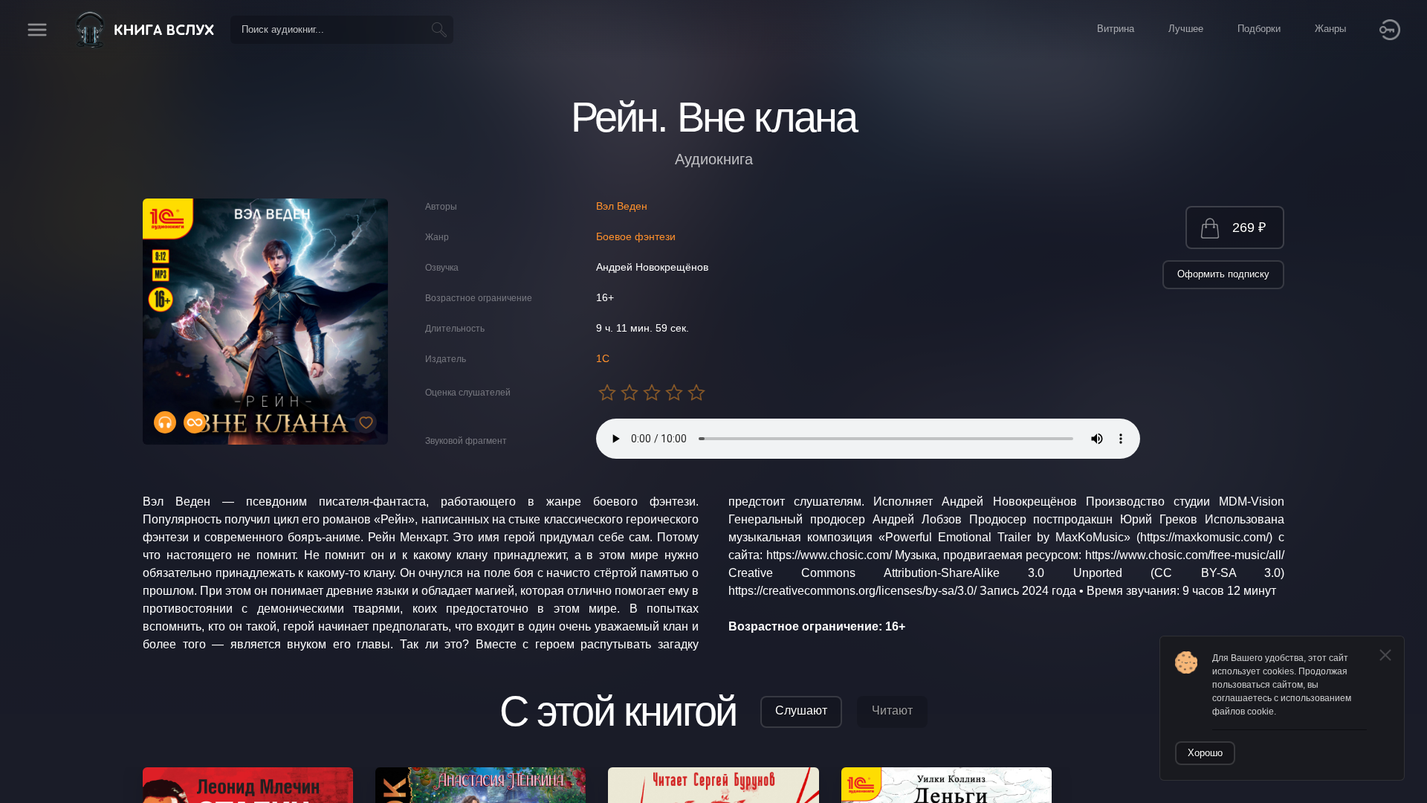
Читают (892, 710)
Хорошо (1205, 752)
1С (602, 358)
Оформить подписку (1223, 274)
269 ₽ (1249, 227)
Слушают (801, 710)
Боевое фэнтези (636, 236)
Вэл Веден (621, 206)
